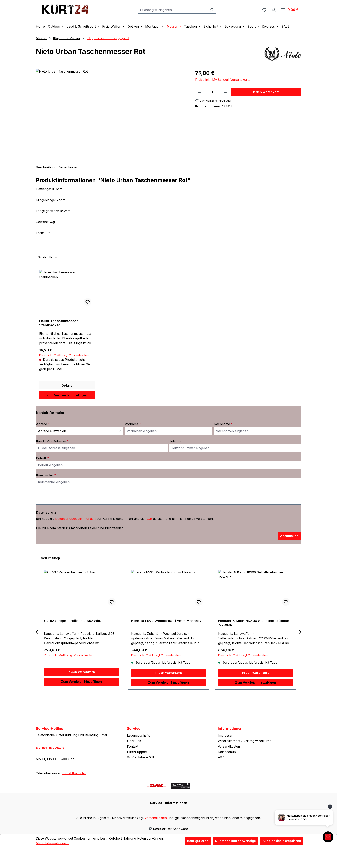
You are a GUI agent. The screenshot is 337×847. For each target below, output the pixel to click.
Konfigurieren (197, 841)
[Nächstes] (300, 632)
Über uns (134, 741)
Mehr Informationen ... (52, 843)
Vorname (133, 424)
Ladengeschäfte (138, 735)
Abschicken (289, 536)
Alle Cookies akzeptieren (282, 841)
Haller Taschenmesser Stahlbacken (58, 323)
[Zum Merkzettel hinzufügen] (87, 302)
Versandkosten (229, 746)
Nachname (223, 424)
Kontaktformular (74, 773)
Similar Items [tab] (47, 257)
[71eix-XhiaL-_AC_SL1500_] (111, 111)
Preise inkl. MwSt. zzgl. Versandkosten (223, 79)
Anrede (43, 424)
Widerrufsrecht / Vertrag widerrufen (244, 741)
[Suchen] (211, 10)
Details (66, 385)
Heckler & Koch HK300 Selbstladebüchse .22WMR (253, 623)
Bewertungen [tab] (68, 167)
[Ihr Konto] (273, 10)
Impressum (226, 735)
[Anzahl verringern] (199, 92)
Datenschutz (227, 752)
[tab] (46, 167)
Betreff (42, 458)
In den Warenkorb (266, 92)
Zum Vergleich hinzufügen (66, 395)
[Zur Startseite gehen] (65, 9)
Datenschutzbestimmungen (75, 519)
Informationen (176, 803)
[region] (111, 111)
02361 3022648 (50, 748)
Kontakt (132, 746)
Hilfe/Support (137, 752)
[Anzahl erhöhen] (225, 92)
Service (133, 728)
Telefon (175, 441)
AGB (148, 519)
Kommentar (46, 475)
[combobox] (172, 10)
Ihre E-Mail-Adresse (52, 441)
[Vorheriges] (37, 632)
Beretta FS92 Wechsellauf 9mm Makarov (166, 621)
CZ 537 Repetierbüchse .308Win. (72, 621)
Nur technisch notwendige (235, 841)
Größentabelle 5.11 (140, 757)
